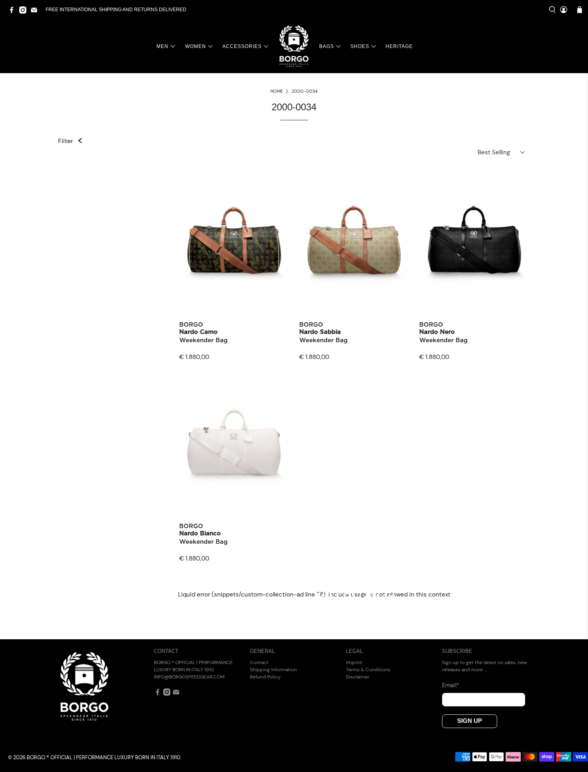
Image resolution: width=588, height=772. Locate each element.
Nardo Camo (198, 332)
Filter (65, 141)
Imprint (354, 662)
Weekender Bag (203, 340)
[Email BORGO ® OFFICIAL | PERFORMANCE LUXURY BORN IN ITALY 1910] (36, 12)
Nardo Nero (437, 332)
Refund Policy (265, 677)
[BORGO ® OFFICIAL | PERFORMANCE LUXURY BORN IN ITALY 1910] (294, 46)
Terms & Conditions (368, 669)
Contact (259, 662)
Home (276, 91)
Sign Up (469, 720)
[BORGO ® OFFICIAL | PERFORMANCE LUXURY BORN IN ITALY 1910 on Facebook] (13, 12)
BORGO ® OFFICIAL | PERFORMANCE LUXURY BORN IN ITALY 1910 (103, 757)
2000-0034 (305, 91)
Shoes (359, 46)
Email (450, 685)
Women (195, 46)
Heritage (399, 46)
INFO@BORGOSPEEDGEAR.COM (189, 677)
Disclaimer (357, 677)
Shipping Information (273, 669)
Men (162, 46)
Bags (326, 46)
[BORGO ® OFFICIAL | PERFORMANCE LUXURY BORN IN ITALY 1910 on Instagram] (24, 12)
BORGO (191, 325)
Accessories (242, 46)
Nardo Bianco (200, 534)
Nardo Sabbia (320, 332)
